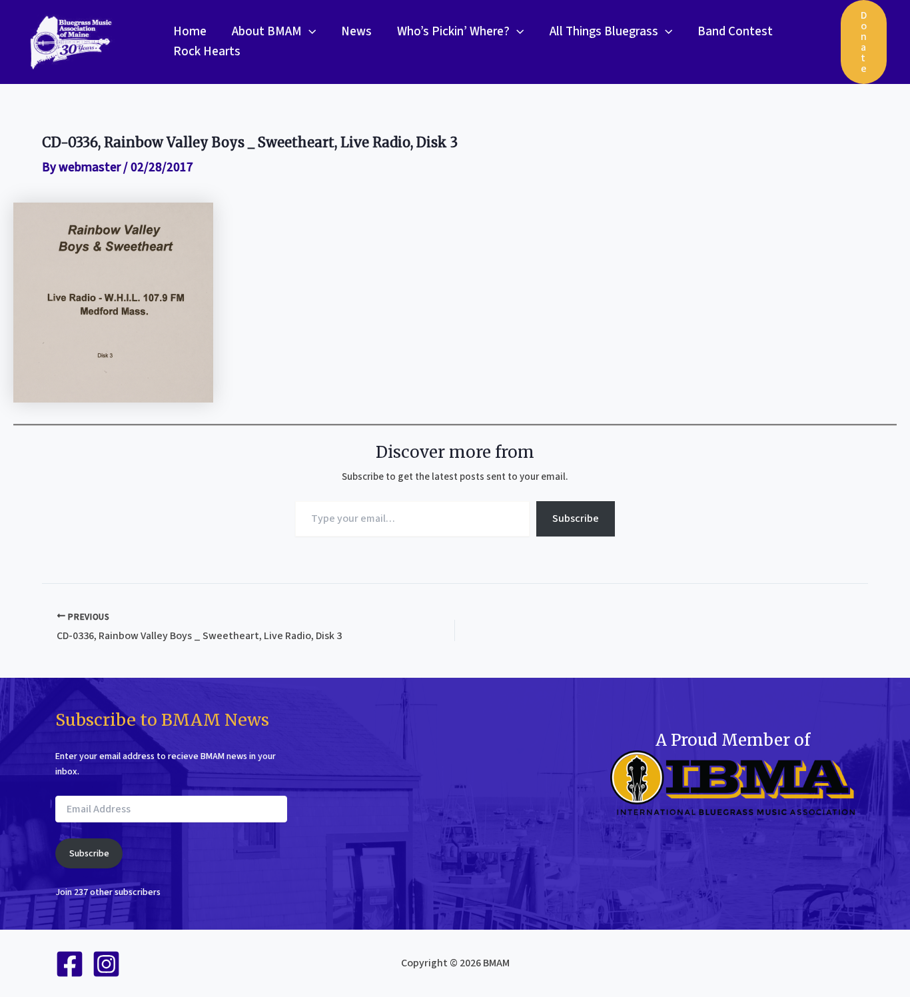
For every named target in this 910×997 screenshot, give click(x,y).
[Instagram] (106, 964)
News (356, 32)
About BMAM (267, 32)
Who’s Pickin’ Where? (453, 32)
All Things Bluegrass (604, 32)
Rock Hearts (206, 52)
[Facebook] (69, 964)
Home (190, 32)
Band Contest (735, 32)
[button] (309, 32)
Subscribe (575, 518)
